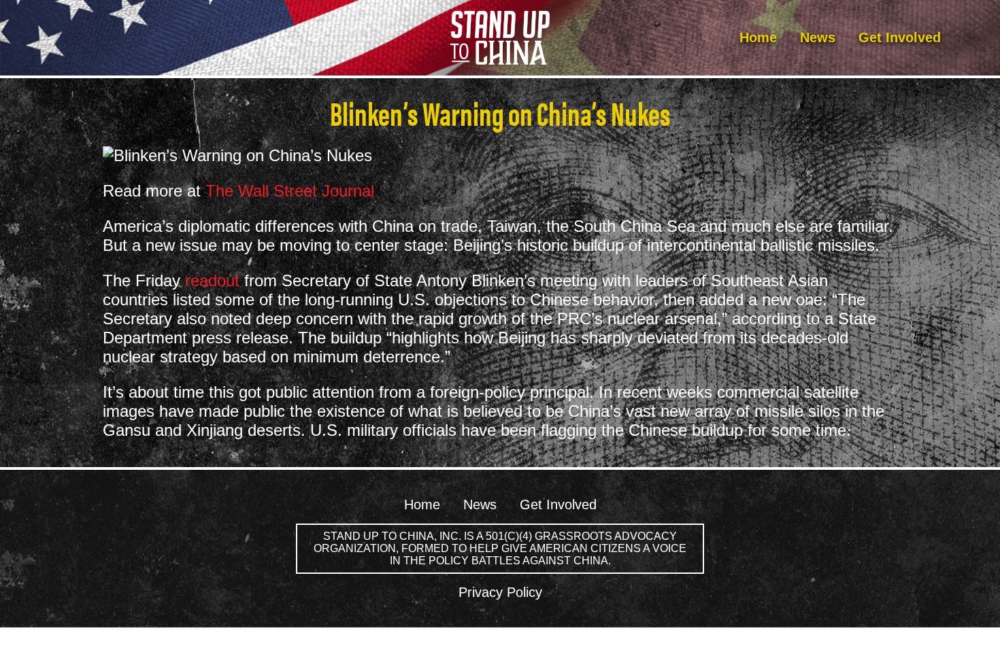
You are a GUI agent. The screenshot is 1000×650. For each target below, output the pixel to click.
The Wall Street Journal (289, 191)
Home (758, 37)
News (817, 37)
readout (212, 280)
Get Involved (900, 37)
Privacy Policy (500, 592)
